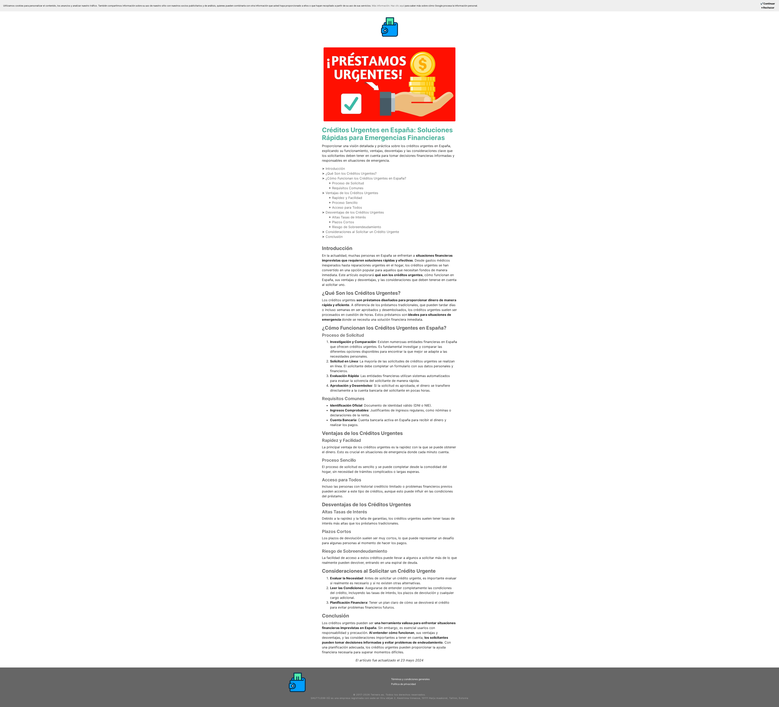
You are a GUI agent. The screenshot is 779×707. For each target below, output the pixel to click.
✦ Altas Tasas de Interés (347, 217)
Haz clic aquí (398, 5)
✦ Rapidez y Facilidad (345, 198)
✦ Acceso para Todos (345, 207)
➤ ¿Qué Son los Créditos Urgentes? (349, 173)
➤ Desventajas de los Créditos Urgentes (353, 212)
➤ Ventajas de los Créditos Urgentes (350, 193)
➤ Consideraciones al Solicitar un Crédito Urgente (360, 232)
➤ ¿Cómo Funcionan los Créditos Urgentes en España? (364, 178)
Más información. (381, 5)
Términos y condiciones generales (410, 679)
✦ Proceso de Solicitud (346, 183)
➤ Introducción (333, 169)
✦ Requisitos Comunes (345, 188)
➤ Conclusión (332, 237)
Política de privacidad (403, 684)
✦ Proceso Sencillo (343, 203)
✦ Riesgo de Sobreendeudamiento (354, 227)
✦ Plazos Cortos (341, 222)
